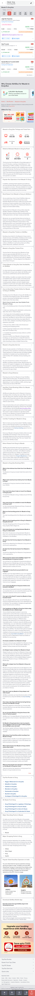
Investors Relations (15, 982)
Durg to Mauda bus (21, 456)
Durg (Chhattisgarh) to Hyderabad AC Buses (17, 811)
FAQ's (18, 978)
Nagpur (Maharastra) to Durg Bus (14, 781)
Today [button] (4, 9)
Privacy (25, 978)
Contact (14, 978)
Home (3, 101)
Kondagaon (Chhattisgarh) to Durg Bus (16, 796)
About (9, 978)
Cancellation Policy (25, 982)
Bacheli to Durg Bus (10, 793)
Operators (15, 980)
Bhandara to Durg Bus (11, 789)
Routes (20, 980)
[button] (2, 3)
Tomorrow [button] (9, 9)
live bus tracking (18, 428)
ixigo (16, 987)
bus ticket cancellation (17, 633)
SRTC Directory (16, 872)
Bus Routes (10, 101)
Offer (6, 978)
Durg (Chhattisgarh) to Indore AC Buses (16, 809)
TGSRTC (23, 890)
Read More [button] (12, 106)
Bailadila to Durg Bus (11, 784)
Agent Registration (6, 984)
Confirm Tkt (21, 987)
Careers (25, 980)
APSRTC (7, 889)
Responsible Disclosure (7, 980)
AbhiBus (12, 987)
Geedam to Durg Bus (11, 786)
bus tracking (26, 696)
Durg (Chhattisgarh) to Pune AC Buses (15, 806)
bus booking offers (25, 408)
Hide (29, 773)
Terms (21, 978)
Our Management (6, 982)
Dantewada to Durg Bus (11, 791)
